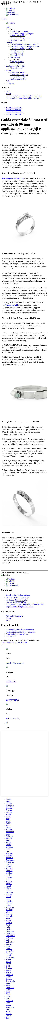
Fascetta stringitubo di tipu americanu (24, 44)
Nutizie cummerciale (18, 79)
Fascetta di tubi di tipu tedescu (21, 49)
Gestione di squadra (17, 40)
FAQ (8, 81)
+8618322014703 (12, 718)
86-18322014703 (12, 700)
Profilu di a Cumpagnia (19, 31)
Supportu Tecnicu (17, 64)
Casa (7, 27)
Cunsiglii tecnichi (17, 62)
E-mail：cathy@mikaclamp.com (18, 595)
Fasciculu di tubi (16, 55)
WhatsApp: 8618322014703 (16, 600)
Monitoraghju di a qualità (15, 66)
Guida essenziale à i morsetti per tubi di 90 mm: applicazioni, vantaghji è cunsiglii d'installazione (24, 97)
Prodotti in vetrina (7, 642)
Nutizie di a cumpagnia (19, 75)
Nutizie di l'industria (18, 77)
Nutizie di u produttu (18, 72)
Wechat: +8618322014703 (16, 602)
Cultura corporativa (17, 36)
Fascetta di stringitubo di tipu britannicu (25, 46)
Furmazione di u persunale (20, 38)
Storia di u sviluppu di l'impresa (22, 33)
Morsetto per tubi (16, 51)
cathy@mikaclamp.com (14, 663)
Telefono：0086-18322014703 (17, 597)
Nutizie (8, 70)
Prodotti (9, 42)
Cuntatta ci (10, 83)
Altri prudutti (15, 57)
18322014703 (11, 682)
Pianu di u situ (21, 642)
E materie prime (16, 68)
